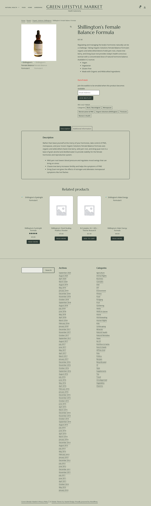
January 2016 (63, 392)
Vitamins (99, 386)
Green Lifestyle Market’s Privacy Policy (34, 502)
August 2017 (63, 341)
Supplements (101, 371)
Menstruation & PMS (86, 112)
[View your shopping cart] (142, 8)
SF (97, 365)
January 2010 (63, 490)
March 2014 (63, 437)
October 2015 (64, 401)
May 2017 (62, 350)
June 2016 (62, 380)
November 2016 (65, 365)
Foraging (99, 299)
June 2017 (62, 347)
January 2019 (63, 291)
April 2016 (62, 386)
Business (99, 279)
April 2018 (62, 317)
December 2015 (64, 395)
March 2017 (63, 356)
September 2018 (65, 302)
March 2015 (63, 410)
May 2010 (62, 487)
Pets (98, 353)
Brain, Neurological (93, 108)
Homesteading (101, 317)
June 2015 (62, 404)
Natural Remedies (103, 335)
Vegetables (100, 383)
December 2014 (64, 413)
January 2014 (63, 440)
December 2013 (64, 443)
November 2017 (65, 332)
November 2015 (65, 398)
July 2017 (62, 344)
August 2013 (63, 445)
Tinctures (123, 112)
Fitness (99, 294)
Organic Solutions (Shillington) (41, 20)
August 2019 (63, 285)
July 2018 (62, 308)
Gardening (38, 7)
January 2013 (63, 457)
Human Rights (101, 320)
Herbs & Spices (102, 311)
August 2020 (63, 276)
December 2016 (64, 362)
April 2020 (62, 279)
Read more (33, 242)
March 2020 (63, 282)
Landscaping (101, 326)
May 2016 (62, 383)
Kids (98, 323)
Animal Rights (101, 276)
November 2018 (65, 297)
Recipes (99, 359)
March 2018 (63, 320)
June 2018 (62, 311)
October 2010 (64, 484)
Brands (29, 20)
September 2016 (65, 371)
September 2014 (65, 422)
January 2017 (63, 359)
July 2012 (62, 463)
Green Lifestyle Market (74, 6)
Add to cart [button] (89, 238)
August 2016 (63, 374)
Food (24, 7)
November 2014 (65, 416)
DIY (97, 288)
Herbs (98, 308)
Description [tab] (65, 129)
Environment (101, 291)
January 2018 (63, 326)
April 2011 (62, 481)
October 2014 (64, 419)
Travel (98, 377)
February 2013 (64, 454)
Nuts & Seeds (101, 347)
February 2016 (64, 389)
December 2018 (64, 294)
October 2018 (64, 299)
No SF (98, 341)
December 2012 (64, 460)
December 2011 (64, 469)
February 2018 (64, 323)
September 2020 (65, 273)
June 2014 (62, 431)
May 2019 (62, 288)
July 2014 (62, 428)
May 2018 (62, 314)
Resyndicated (101, 362)
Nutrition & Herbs (102, 344)
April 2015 (62, 407)
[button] (70, 26)
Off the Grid (100, 350)
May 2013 (62, 451)
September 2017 (65, 338)
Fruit (98, 302)
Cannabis (99, 282)
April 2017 (62, 353)
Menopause (107, 108)
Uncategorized (101, 380)
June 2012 (62, 466)
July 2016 (62, 377)
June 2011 (62, 478)
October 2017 (64, 335)
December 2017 (64, 329)
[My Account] (145, 7)
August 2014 (63, 425)
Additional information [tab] (82, 129)
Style (98, 368)
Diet (97, 285)
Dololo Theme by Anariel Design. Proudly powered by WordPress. (75, 502)
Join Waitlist (85, 98)
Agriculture (100, 273)
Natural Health (11, 7)
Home (30, 7)
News (98, 338)
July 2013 (62, 449)
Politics (99, 356)
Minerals (99, 329)
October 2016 (64, 368)
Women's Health (84, 116)
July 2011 (62, 475)
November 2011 (65, 472)
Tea (97, 374)
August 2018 (63, 306)
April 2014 (62, 434)
